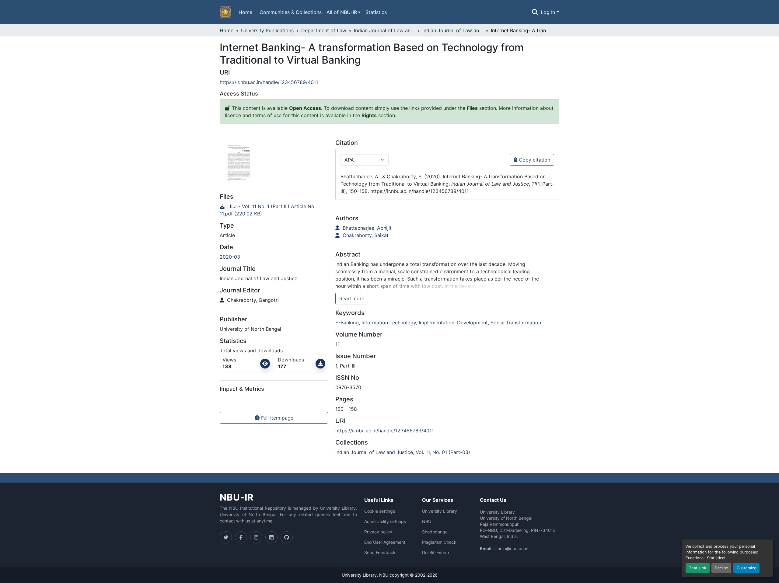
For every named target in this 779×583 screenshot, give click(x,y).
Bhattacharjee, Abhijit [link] (366, 228)
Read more (351, 298)
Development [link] (472, 322)
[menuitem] (344, 12)
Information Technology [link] (389, 322)
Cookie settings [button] (379, 511)
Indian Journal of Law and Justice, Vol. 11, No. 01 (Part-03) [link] (452, 30)
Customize (746, 568)
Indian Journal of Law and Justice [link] (384, 30)
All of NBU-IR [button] (342, 12)
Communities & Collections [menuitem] (291, 12)
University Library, (360, 575)
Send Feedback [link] (380, 552)
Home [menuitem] (245, 12)
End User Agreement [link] (384, 542)
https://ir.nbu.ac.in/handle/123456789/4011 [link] (269, 82)
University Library (439, 511)
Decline (721, 568)
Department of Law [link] (323, 30)
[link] (274, 210)
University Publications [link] (267, 30)
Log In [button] (549, 12)
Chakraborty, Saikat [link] (365, 235)
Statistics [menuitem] (376, 12)
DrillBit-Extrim (435, 552)
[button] (225, 12)
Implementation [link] (436, 322)
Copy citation (533, 160)
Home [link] (226, 30)
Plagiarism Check (439, 542)
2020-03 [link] (230, 257)
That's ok (697, 568)
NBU (426, 521)
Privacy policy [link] (378, 532)
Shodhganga (435, 532)
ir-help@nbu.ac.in (511, 548)
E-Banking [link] (347, 322)
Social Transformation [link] (516, 322)
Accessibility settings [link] (385, 521)
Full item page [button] (276, 418)
